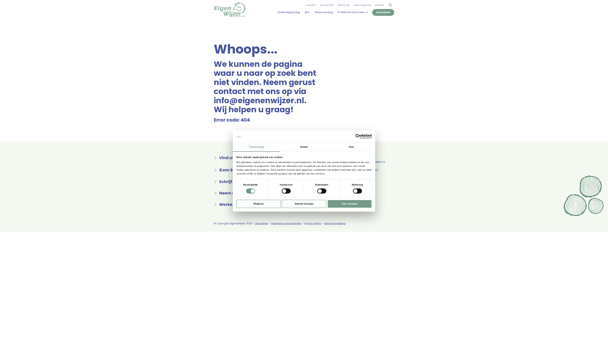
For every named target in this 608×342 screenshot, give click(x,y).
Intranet (379, 5)
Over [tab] (351, 147)
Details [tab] (304, 147)
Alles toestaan (349, 203)
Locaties (310, 5)
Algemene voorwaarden (286, 223)
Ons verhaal (326, 5)
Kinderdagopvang (289, 12)
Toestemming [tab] (256, 147)
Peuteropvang (324, 12)
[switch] (286, 191)
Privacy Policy (312, 223)
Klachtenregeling (334, 223)
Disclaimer (261, 223)
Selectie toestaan (304, 203)
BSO (307, 12)
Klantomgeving (362, 5)
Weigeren (258, 203)
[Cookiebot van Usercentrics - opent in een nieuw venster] (358, 136)
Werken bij (343, 5)
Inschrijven (383, 12)
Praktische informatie (351, 12)
